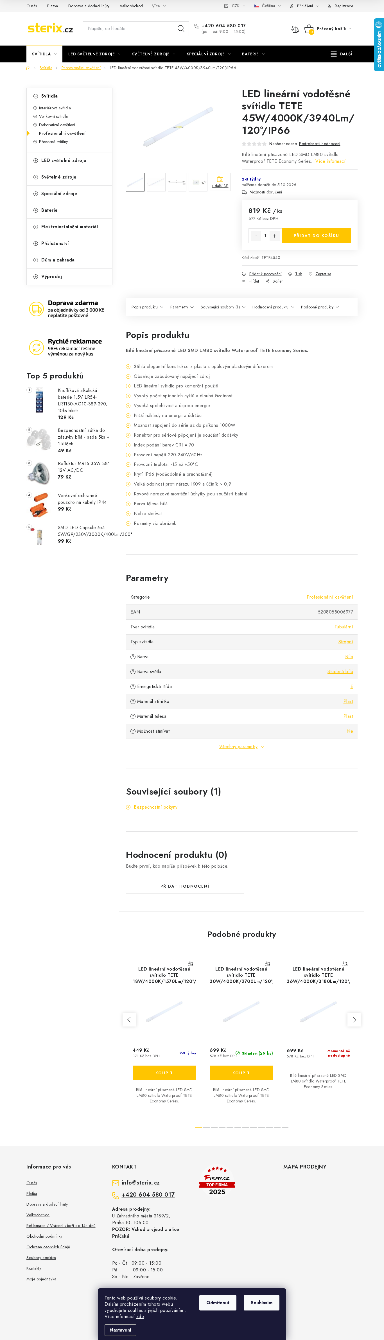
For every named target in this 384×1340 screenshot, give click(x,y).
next (354, 1020)
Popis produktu (145, 307)
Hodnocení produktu (270, 307)
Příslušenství (55, 243)
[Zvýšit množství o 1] (275, 236)
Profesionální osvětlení (62, 133)
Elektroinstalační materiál (69, 227)
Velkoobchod (131, 6)
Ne (350, 731)
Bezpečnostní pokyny (156, 807)
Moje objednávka (41, 1279)
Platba (52, 6)
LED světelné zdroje (64, 160)
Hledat (181, 28)
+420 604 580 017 (224, 26)
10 (277, 1127)
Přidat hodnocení (185, 886)
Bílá (349, 656)
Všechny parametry (238, 746)
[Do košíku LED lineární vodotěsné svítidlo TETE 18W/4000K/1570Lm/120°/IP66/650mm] (164, 1073)
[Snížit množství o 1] (256, 236)
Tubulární (344, 627)
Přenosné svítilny (53, 142)
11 (285, 1127)
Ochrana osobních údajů (48, 1247)
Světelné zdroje (59, 177)
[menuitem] (44, 54)
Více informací (330, 161)
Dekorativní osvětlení (57, 125)
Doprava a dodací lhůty (89, 6)
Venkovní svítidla (53, 116)
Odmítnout (217, 1303)
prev (129, 1020)
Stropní (345, 642)
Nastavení (120, 1330)
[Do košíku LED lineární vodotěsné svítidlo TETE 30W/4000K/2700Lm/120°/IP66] (241, 1073)
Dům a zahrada (58, 260)
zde (140, 1316)
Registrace (344, 6)
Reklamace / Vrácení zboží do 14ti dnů (61, 1225)
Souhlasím (261, 1303)
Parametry (179, 307)
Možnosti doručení (266, 192)
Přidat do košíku (316, 235)
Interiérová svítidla (55, 108)
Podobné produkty (317, 307)
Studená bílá (340, 671)
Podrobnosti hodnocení (319, 143)
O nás (31, 6)
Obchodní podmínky (44, 1236)
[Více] (341, 54)
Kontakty (33, 1268)
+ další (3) (220, 185)
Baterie (49, 210)
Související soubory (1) (220, 307)
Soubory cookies (41, 1257)
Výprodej (51, 276)
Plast (348, 701)
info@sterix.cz (141, 1182)
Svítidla (49, 96)
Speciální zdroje (59, 193)
